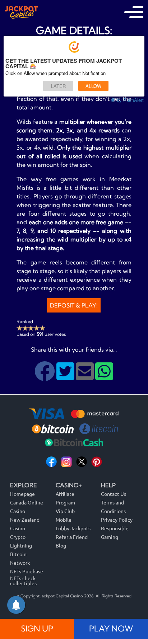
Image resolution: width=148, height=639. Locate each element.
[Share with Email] (85, 376)
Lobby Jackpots (73, 528)
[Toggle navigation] (134, 12)
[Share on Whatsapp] (104, 376)
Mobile (63, 519)
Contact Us (113, 493)
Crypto (18, 537)
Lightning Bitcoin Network (21, 554)
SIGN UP (37, 629)
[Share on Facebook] (45, 376)
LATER (58, 86)
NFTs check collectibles (23, 580)
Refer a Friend (72, 537)
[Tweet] (66, 376)
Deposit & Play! (74, 305)
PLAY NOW (111, 629)
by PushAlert (130, 100)
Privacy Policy (117, 519)
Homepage (22, 493)
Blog (61, 545)
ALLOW (93, 86)
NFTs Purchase (26, 571)
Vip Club (65, 511)
